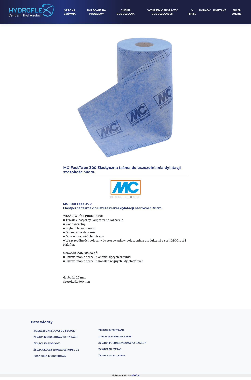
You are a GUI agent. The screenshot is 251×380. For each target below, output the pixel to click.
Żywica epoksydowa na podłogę (56, 349)
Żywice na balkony (111, 355)
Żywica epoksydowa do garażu (55, 337)
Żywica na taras (109, 349)
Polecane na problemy (96, 12)
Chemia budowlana (126, 12)
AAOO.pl (135, 375)
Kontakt (219, 10)
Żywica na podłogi (46, 343)
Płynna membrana (111, 330)
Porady (205, 10)
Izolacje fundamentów (114, 336)
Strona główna (70, 12)
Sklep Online (236, 12)
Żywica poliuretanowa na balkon (122, 342)
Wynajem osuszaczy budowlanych (162, 12)
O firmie (192, 12)
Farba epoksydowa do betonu (54, 330)
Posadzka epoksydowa (49, 356)
